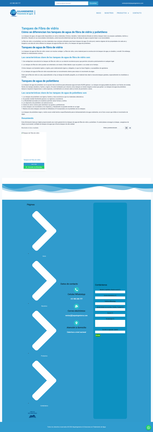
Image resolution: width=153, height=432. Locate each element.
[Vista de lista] (130, 128)
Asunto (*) (110, 313)
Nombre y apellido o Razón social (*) (110, 289)
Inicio (98, 13)
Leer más (34, 164)
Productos (122, 13)
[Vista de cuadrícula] (126, 128)
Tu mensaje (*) (110, 319)
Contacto (137, 13)
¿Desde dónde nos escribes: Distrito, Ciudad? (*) (110, 307)
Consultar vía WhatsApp (35, 167)
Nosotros (109, 13)
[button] (148, 427)
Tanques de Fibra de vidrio (32, 160)
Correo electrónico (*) (110, 295)
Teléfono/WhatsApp (110, 301)
